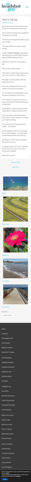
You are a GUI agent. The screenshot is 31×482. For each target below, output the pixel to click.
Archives (4, 312)
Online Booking (7, 358)
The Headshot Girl (7, 338)
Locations (5, 334)
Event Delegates (7, 467)
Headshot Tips (6, 386)
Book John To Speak (8, 352)
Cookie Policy (6, 458)
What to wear (6, 420)
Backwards (5, 224)
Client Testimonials (8, 400)
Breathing (5, 255)
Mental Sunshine (7, 23)
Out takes (5, 381)
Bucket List (5, 307)
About (4, 329)
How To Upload (7, 429)
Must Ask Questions (8, 396)
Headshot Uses (6, 372)
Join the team (6, 343)
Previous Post (15, 162)
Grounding (5, 281)
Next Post (15, 167)
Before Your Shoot (7, 415)
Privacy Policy (6, 449)
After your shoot (7, 424)
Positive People (6, 438)
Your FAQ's (5, 391)
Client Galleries (6, 410)
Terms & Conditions (8, 453)
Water (4, 193)
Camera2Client (6, 462)
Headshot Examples (8, 367)
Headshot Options (7, 362)
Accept (4, 479)
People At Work (6, 376)
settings (18, 476)
